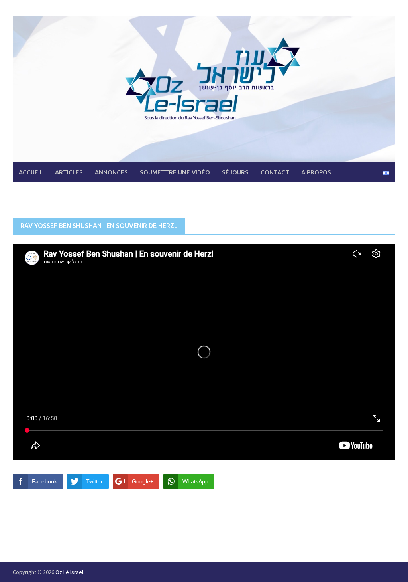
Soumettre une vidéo (175, 172)
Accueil (31, 172)
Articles (69, 172)
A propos (316, 172)
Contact (275, 172)
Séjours (235, 172)
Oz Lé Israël (69, 572)
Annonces (111, 172)
